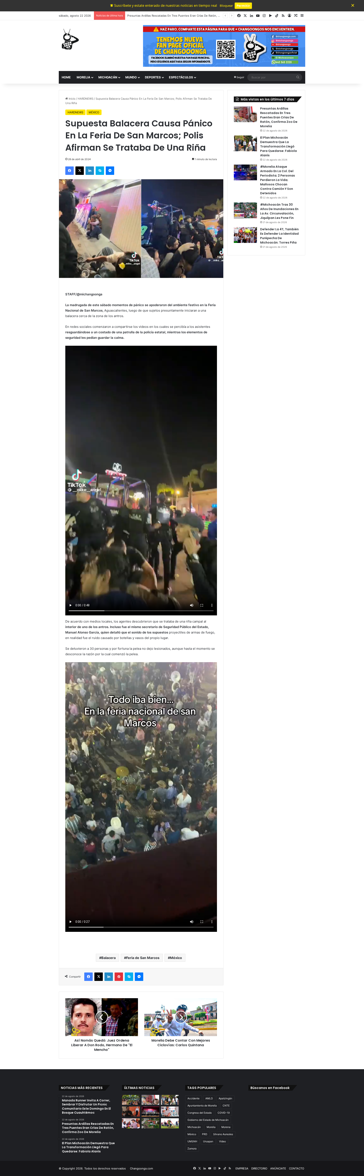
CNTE (226, 1105)
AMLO (209, 1098)
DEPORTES (153, 77)
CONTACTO (296, 1168)
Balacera (108, 958)
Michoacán (194, 1127)
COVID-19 (224, 1112)
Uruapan (208, 1141)
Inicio (71, 98)
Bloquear (226, 5)
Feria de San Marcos (142, 958)
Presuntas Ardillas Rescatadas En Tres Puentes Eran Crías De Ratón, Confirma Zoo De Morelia (278, 117)
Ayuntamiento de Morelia (202, 1105)
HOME (66, 77)
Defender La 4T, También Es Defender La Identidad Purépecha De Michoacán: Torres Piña (279, 236)
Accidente (193, 1098)
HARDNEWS (85, 98)
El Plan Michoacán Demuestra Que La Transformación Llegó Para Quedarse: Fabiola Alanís (186, 15)
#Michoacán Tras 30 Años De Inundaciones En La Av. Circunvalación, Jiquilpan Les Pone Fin (279, 211)
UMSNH (192, 1141)
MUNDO (131, 77)
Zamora (192, 1148)
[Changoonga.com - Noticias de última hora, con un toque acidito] (69, 39)
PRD (204, 1134)
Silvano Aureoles (223, 1134)
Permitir (243, 5)
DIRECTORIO (259, 1168)
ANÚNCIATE (278, 1168)
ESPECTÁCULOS (181, 77)
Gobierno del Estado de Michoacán (208, 1119)
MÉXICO (94, 112)
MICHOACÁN (107, 77)
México (176, 958)
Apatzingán (225, 1098)
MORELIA (83, 77)
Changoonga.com (141, 1168)
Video (222, 1141)
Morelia (211, 1127)
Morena (225, 1127)
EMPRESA (242, 1168)
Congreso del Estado (199, 1112)
